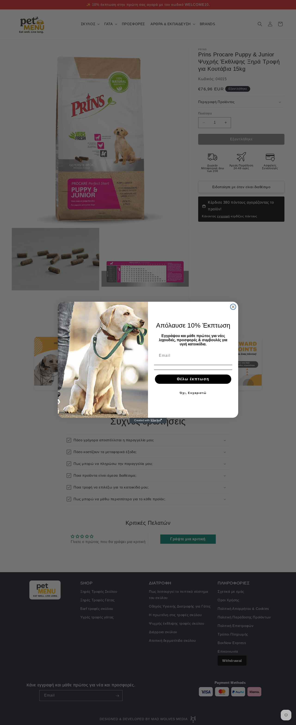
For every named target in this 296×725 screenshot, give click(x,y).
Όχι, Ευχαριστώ (193, 393)
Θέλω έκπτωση (193, 379)
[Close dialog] (233, 307)
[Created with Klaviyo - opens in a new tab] (148, 420)
